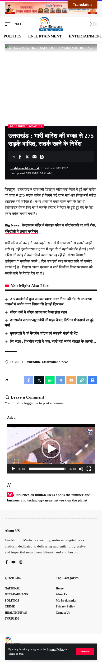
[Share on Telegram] (60, 380)
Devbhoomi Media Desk (25, 168)
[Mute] (81, 468)
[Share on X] (27, 157)
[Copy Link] (82, 380)
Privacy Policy (55, 649)
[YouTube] (13, 562)
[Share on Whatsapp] (50, 380)
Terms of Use (15, 653)
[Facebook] (6, 562)
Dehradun (32, 362)
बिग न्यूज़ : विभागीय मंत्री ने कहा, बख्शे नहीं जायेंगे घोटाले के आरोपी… (53, 341)
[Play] (13, 468)
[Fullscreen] (88, 468)
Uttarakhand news (55, 362)
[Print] (41, 157)
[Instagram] (21, 562)
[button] (85, 651)
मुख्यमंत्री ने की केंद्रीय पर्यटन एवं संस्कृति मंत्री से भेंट (44, 333)
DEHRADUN (17, 126)
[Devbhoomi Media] (51, 24)
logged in (31, 403)
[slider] (47, 469)
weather (35, 126)
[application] (51, 449)
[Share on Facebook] (19, 157)
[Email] (34, 157)
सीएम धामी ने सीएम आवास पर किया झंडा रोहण (38, 312)
